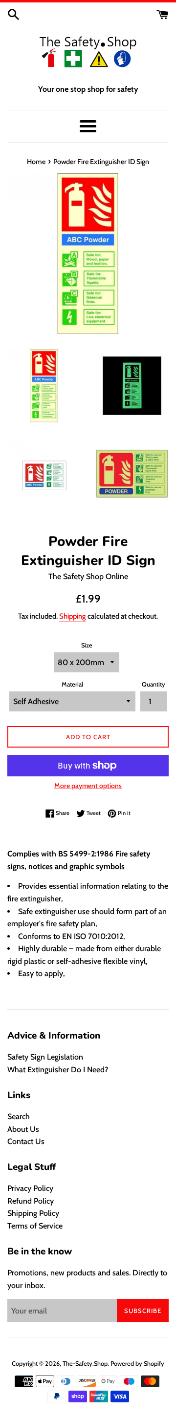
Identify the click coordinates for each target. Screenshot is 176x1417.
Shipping (72, 616)
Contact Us (25, 1141)
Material (72, 684)
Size (86, 645)
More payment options (88, 785)
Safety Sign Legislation (45, 1057)
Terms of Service (35, 1225)
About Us (23, 1129)
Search (18, 1116)
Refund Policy (30, 1201)
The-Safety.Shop (85, 1363)
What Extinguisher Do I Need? (57, 1069)
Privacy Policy (30, 1188)
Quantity (153, 684)
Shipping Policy (33, 1213)
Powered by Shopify (137, 1363)
